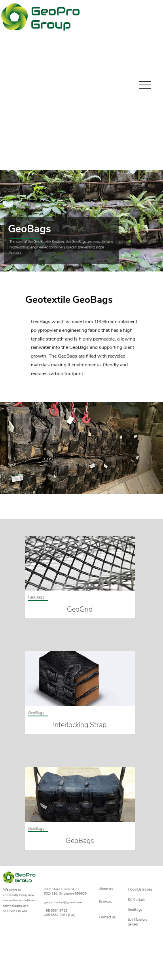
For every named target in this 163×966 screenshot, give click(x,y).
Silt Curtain (136, 899)
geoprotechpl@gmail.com (63, 902)
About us (106, 889)
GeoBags (135, 909)
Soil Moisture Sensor (138, 922)
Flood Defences (140, 889)
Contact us (107, 917)
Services (105, 901)
